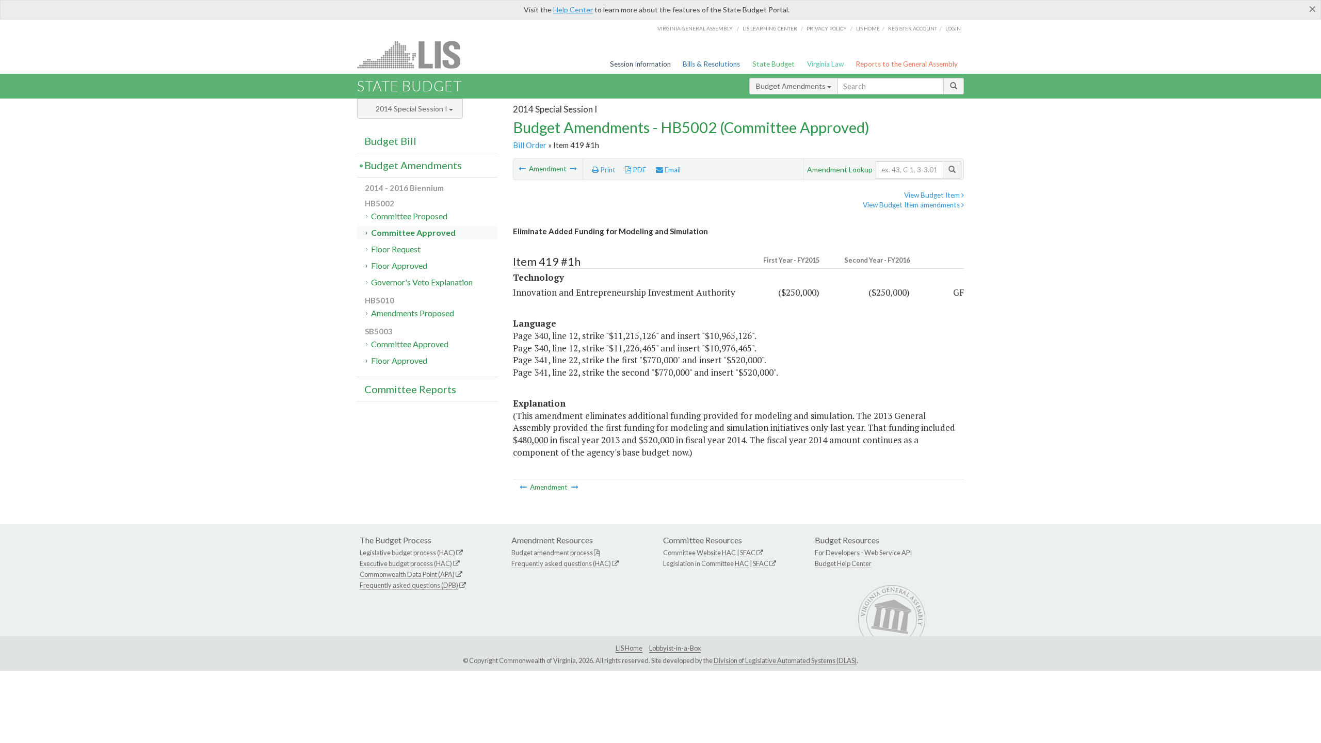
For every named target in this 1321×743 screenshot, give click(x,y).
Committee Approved (413, 232)
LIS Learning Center (770, 28)
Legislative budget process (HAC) (407, 552)
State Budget (773, 64)
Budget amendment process (552, 552)
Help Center (573, 9)
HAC (729, 552)
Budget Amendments (791, 86)
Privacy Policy (827, 28)
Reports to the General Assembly (907, 64)
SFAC (747, 552)
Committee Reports (410, 389)
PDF (638, 170)
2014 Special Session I (412, 108)
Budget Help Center (843, 563)
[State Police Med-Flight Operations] (523, 169)
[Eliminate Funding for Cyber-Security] (573, 169)
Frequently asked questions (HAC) (561, 563)
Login (953, 28)
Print (607, 170)
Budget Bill (390, 141)
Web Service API (888, 552)
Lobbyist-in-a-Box (675, 648)
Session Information (640, 64)
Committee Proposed (409, 216)
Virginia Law (825, 64)
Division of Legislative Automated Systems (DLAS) (785, 660)
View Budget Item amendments (912, 205)
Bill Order (529, 145)
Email (672, 170)
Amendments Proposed (412, 313)
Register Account (912, 28)
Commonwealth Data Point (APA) (407, 574)
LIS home (868, 28)
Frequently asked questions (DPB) (409, 585)
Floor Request (396, 249)
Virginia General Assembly (695, 28)
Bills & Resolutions (711, 64)
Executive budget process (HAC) (406, 563)
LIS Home (629, 648)
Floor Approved (399, 265)
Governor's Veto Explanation (422, 282)
